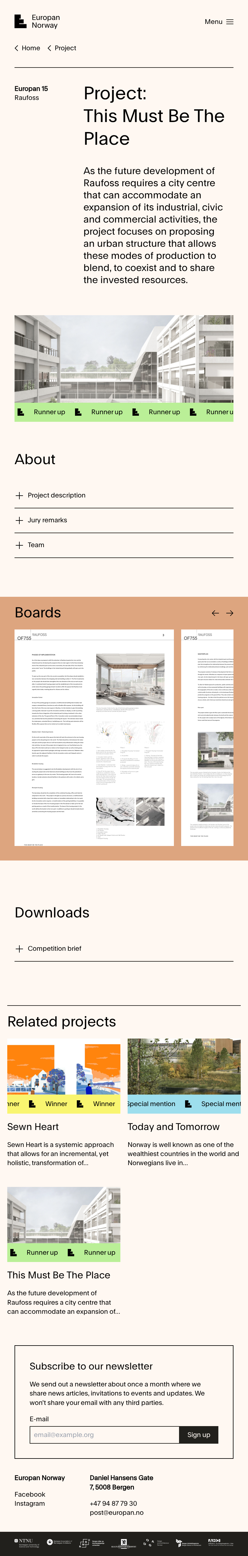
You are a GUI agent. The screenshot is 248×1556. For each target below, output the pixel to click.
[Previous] (215, 613)
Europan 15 (31, 88)
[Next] (229, 613)
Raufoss (27, 97)
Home (31, 48)
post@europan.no (117, 1512)
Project (65, 48)
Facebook (30, 1494)
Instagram (30, 1503)
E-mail (39, 1419)
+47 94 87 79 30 (113, 1503)
